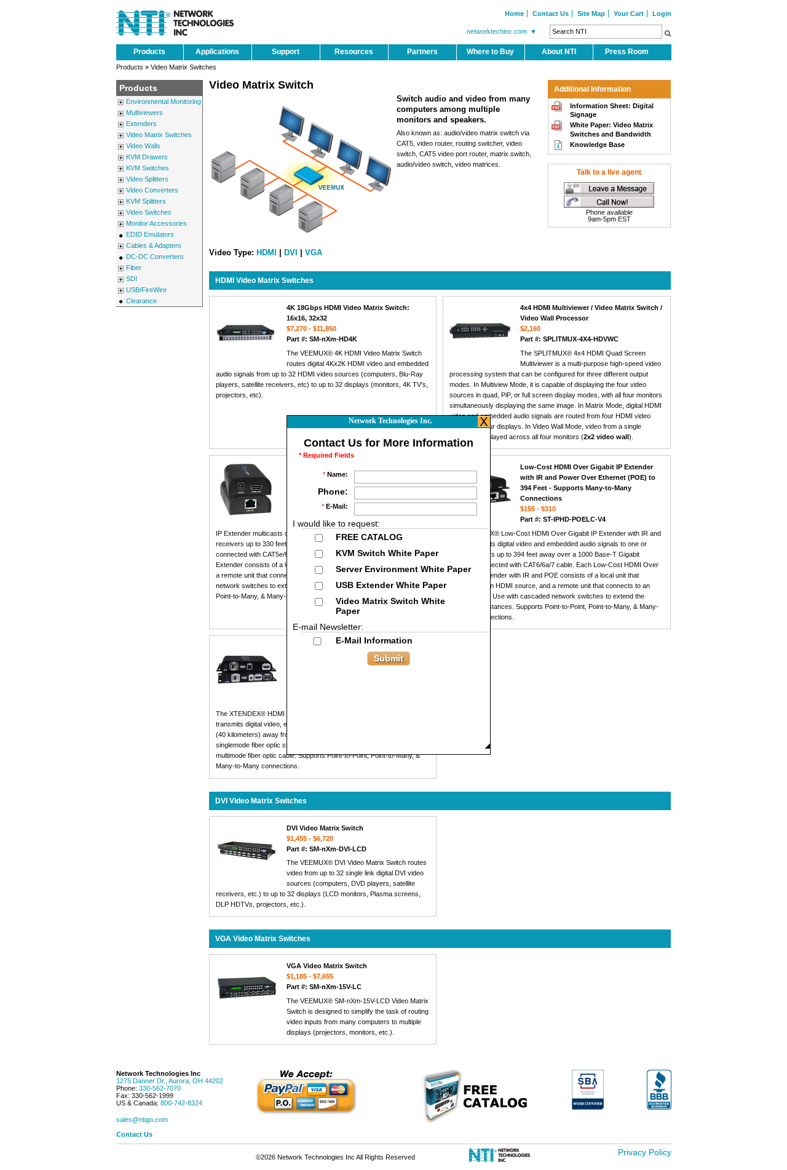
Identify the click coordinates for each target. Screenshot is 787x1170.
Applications (217, 51)
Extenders (141, 123)
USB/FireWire (146, 289)
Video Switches (149, 212)
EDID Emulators (150, 234)
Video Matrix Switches (159, 134)
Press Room (627, 51)
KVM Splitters (146, 201)
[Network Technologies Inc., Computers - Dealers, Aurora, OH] (659, 1090)
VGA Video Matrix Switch (327, 976)
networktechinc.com (502, 31)
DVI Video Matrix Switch (326, 838)
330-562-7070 (160, 1088)
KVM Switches (147, 168)
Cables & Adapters (153, 245)
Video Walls (143, 145)
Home (514, 13)
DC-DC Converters (155, 256)
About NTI (559, 51)
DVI (291, 252)
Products (149, 51)
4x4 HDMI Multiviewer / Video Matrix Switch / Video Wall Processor (591, 323)
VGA (313, 252)
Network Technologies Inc (158, 1073)
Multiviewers (144, 112)
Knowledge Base (597, 144)
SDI (131, 278)
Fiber (133, 267)
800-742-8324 (181, 1103)
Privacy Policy (644, 1152)
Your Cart (629, 13)
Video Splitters (147, 179)
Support (285, 51)
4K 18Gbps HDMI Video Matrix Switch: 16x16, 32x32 (348, 323)
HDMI (266, 252)
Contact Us (550, 13)
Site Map (591, 13)
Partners (422, 51)
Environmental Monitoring (163, 101)
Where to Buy (490, 51)
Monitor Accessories (156, 223)
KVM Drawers (147, 157)
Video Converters (152, 190)
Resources (353, 51)
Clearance (141, 300)
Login (661, 13)
